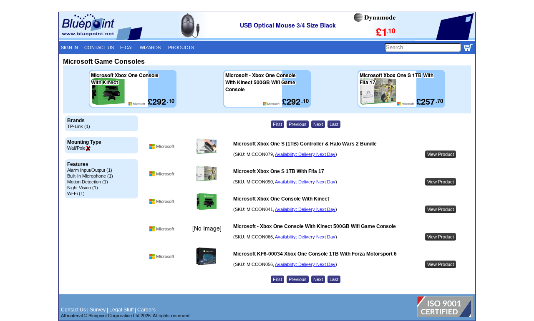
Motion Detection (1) (87, 181)
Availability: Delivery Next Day (305, 154)
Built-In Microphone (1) (90, 175)
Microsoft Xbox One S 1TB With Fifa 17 (278, 171)
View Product (440, 154)
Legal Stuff (121, 310)
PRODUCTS (181, 47)
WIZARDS (150, 47)
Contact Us (73, 310)
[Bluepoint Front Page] (110, 38)
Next (318, 124)
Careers (146, 310)
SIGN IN (69, 47)
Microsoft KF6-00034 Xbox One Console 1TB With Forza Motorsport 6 (315, 254)
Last (334, 124)
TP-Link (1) (78, 126)
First (277, 124)
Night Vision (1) (82, 187)
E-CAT (127, 47)
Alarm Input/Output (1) (89, 170)
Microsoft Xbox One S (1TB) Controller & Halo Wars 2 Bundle (305, 144)
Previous (298, 124)
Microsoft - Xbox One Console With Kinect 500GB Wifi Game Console (314, 226)
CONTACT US (99, 47)
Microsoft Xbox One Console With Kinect (281, 199)
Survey (98, 310)
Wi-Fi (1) (76, 193)
